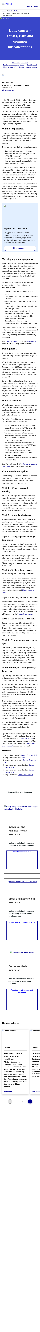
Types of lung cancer (24, 614)
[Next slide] (30, 1101)
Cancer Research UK (13, 341)
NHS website (31, 341)
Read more (8, 1091)
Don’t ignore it (32, 65)
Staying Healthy (13, 11)
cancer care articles (26, 738)
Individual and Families (18, 831)
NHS (23, 758)
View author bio (8, 90)
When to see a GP (9, 67)
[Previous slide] (10, 1101)
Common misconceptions (28, 67)
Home (4, 11)
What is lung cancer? (20, 63)
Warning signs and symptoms (13, 65)
